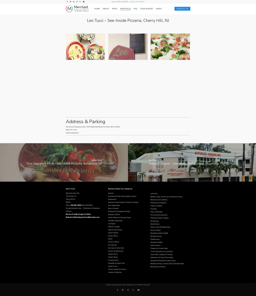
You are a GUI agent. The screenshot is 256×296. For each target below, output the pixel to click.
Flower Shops (113, 257)
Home (97, 9)
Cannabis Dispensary (115, 221)
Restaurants (154, 221)
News (159, 9)
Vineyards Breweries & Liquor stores (163, 261)
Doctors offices (113, 242)
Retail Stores (154, 224)
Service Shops (155, 230)
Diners (110, 239)
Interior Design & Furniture (117, 269)
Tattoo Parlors (155, 245)
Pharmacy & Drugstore (158, 203)
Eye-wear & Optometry (116, 248)
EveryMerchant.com (92, 217)
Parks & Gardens (156, 206)
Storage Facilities (156, 242)
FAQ (135, 9)
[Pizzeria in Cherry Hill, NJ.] (85, 47)
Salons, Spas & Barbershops (160, 227)
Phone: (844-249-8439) (79, 205)
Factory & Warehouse (115, 251)
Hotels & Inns (112, 266)
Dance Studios (113, 233)
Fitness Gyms (113, 254)
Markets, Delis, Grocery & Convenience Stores (166, 197)
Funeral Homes (113, 260)
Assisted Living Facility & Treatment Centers (123, 202)
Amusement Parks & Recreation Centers (122, 196)
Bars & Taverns (113, 208)
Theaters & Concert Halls (159, 248)
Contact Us (182, 9)
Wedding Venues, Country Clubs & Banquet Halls (167, 264)
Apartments (112, 199)
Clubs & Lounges (114, 227)
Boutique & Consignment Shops (119, 211)
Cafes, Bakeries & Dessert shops (119, 217)
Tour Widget (146, 9)
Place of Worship (156, 212)
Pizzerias (153, 209)
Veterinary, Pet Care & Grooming (161, 257)
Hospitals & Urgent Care (116, 263)
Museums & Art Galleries (158, 200)
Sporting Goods (156, 236)
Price (114, 9)
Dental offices (113, 236)
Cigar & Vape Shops (115, 230)
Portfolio (125, 9)
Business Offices (114, 214)
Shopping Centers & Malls (159, 233)
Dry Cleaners (112, 245)
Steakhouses (155, 239)
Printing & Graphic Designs (159, 218)
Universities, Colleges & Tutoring (161, 254)
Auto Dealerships (114, 205)
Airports (111, 193)
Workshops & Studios (158, 267)
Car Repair (111, 224)
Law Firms (154, 194)
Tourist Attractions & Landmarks (161, 251)
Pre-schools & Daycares (158, 215)
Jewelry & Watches (115, 272)
